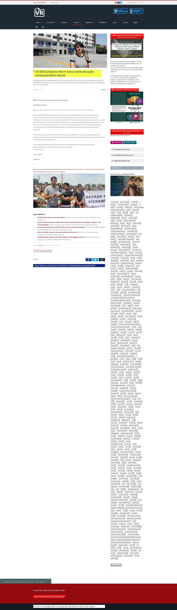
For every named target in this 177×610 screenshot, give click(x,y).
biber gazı (138, 271)
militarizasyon (121, 431)
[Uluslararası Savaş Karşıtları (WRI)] (120, 13)
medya (131, 423)
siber (138, 481)
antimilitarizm (130, 234)
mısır (112, 436)
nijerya (113, 447)
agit (112, 220)
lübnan (121, 417)
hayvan (136, 348)
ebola (128, 314)
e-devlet (113, 314)
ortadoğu (114, 452)
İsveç (135, 375)
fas (139, 327)
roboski (120, 470)
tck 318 (121, 505)
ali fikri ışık (136, 223)
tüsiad (133, 513)
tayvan (113, 505)
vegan (136, 524)
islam (112, 375)
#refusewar (124, 202)
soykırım (133, 494)
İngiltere (113, 364)
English (135, 22)
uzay (128, 524)
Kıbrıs (119, 396)
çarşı (112, 287)
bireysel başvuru (122, 274)
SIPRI (122, 489)
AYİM (132, 258)
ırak (125, 380)
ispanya (120, 375)
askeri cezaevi (124, 244)
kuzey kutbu (128, 409)
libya (134, 415)
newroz (126, 444)
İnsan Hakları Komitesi (133, 367)
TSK (124, 510)
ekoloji (120, 316)
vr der (131, 545)
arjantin (130, 236)
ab (118, 212)
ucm (112, 516)
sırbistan (138, 492)
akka (121, 223)
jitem (130, 383)
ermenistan (131, 319)
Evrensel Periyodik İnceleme (120, 327)
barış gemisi (129, 266)
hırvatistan (123, 353)
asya (130, 252)
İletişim (125, 22)
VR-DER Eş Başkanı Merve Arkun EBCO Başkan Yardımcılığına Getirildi (61, 237)
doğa (129, 306)
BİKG (112, 274)
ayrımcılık (114, 260)
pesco (128, 460)
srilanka (125, 497)
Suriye (132, 500)
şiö (116, 489)
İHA (133, 359)
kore (112, 404)
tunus (132, 510)
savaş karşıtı (130, 476)
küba (112, 407)
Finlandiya (114, 332)
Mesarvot (114, 428)
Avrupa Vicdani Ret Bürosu (133, 255)
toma (118, 510)
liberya (127, 415)
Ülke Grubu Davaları (133, 518)
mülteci (136, 436)
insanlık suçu (132, 369)
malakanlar (125, 420)
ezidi (133, 327)
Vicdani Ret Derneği (45, 251)
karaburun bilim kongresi (127, 391)
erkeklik (113, 319)
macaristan (130, 417)
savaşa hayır (115, 481)
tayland (134, 502)
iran (120, 372)
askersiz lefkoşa (124, 250)
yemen (113, 550)
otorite (137, 452)
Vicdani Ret (50, 22)
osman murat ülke (126, 452)
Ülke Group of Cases (117, 518)
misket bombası (126, 433)
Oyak (112, 455)
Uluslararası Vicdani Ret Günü (120, 521)
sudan (133, 497)
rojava (136, 470)
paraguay (114, 460)
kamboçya (130, 385)
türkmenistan (124, 513)
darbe (135, 303)
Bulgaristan (114, 282)
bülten (132, 282)
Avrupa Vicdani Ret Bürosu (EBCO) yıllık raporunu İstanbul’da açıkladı (61, 227)
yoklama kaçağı (122, 553)
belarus (113, 271)
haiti (132, 345)
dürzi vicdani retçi (126, 311)
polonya (120, 465)
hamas (128, 348)
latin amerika (128, 412)
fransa (123, 332)
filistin (137, 330)
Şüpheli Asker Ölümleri (118, 500)
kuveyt (119, 409)
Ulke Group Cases (133, 516)
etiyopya (127, 322)
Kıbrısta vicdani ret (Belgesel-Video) (122, 174)
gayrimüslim (120, 335)
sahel (112, 476)
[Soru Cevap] (25, 579)
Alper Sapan (125, 226)
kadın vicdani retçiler (117, 385)
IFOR (127, 359)
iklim (112, 361)
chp (112, 290)
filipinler (129, 330)
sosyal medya (122, 494)
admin (40, 245)
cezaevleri (135, 287)
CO (138, 290)
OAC (112, 449)
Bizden (76, 22)
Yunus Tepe (55, 2)
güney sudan (121, 343)
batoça (120, 268)
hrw (112, 356)
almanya (113, 226)
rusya (130, 473)
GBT (120, 338)
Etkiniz (135, 322)
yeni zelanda (123, 550)
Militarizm (132, 431)
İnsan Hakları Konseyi (118, 369)
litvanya (113, 417)
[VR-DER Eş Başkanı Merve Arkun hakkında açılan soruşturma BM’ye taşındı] (70, 67)
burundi (119, 284)
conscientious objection (130, 295)
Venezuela (114, 526)
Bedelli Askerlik (130, 268)
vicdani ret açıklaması (117, 529)
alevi (127, 223)
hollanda (133, 353)
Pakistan (123, 457)
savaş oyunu (123, 478)
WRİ (118, 548)
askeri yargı (125, 247)
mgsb (139, 428)
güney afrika (125, 340)
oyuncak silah (122, 455)
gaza (128, 335)
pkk (123, 463)
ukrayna (120, 516)
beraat (129, 271)
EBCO (40, 154)
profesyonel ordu (132, 465)
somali (113, 494)
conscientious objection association (122, 298)
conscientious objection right (120, 300)
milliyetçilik (114, 433)
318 (112, 212)
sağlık (138, 473)
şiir (123, 484)
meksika (123, 425)
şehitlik (124, 481)
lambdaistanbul (116, 412)
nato (112, 441)
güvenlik (113, 345)
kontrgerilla (137, 401)
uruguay (121, 524)
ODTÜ (126, 449)
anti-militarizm (131, 231)
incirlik (137, 361)
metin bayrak (124, 428)
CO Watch (114, 292)
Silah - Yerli (130, 484)
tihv (112, 510)
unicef (113, 524)
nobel (120, 447)
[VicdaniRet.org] (38, 11)
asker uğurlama (123, 242)
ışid (139, 380)
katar (122, 393)
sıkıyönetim (128, 492)
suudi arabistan (123, 502)
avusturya (124, 258)
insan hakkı (123, 364)
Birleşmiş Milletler (126, 276)
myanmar (126, 439)
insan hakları (134, 364)
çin (117, 290)
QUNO (113, 468)
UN (134, 521)
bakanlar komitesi (126, 263)
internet (113, 372)
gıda (126, 338)
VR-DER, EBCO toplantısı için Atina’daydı (51, 217)
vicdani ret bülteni (130, 532)
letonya (113, 415)
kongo (129, 401)
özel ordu (114, 457)
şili (111, 489)
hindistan (128, 351)
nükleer (135, 447)
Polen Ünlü (131, 463)
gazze (113, 338)
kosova (128, 404)
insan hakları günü (117, 367)
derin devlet (114, 306)
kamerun (114, 388)
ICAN (121, 359)
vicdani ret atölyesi (133, 529)
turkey (139, 510)
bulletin (123, 282)
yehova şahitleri (135, 548)
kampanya (123, 388)
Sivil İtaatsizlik (132, 489)
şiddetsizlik (114, 484)
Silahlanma (134, 486)
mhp (112, 431)
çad (126, 284)
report (113, 470)
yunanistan (127, 556)
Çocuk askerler (133, 292)
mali (133, 420)
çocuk (122, 292)
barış (119, 266)
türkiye (113, 513)
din (123, 306)
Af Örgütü (127, 215)
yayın (125, 548)
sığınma (119, 492)
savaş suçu (133, 478)
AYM (138, 258)
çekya (119, 287)
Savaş (119, 476)
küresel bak (121, 407)
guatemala (114, 340)
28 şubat (135, 210)
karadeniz (114, 393)
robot (128, 470)
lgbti (120, 415)
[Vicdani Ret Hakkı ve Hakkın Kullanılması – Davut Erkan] (121, 135)
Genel (38, 22)
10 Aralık (133, 205)
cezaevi (126, 287)
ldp (136, 412)
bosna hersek (135, 279)
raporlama (136, 468)
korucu (120, 404)
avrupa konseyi (116, 255)
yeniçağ (133, 550)
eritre (139, 316)
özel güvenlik (134, 455)
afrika (123, 218)
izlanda (128, 377)
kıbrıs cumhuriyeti (129, 396)
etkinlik (113, 324)
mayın (113, 423)
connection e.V (115, 295)
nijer (133, 444)
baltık (112, 266)
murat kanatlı (115, 439)
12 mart (119, 207)
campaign (133, 284)
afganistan (114, 218)
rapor (128, 468)
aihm (118, 220)
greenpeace (135, 338)
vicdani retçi (122, 545)
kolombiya (119, 401)
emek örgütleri (129, 316)
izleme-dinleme (115, 380)
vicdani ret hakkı (133, 534)
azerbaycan (123, 260)
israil (127, 375)
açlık (131, 212)
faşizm (113, 330)
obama (119, 449)
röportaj (122, 473)
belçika (122, 271)
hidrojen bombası (116, 351)
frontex (131, 332)
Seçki (114, 22)
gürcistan (132, 343)
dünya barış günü (124, 308)
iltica (118, 361)
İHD (139, 359)
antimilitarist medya (117, 234)
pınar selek (114, 463)
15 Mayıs (127, 207)
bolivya (125, 279)
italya (120, 377)
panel (131, 457)
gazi (135, 335)
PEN (121, 460)
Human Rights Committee (125, 356)
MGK (133, 428)
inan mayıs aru (127, 361)
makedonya (114, 420)
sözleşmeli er (115, 497)
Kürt (129, 407)
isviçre (113, 377)
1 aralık (133, 202)
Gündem (64, 22)
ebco (35, 251)
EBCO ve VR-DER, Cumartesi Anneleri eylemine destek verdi (58, 232)
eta (120, 322)
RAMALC (120, 468)
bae (132, 260)
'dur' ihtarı (114, 202)
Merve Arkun (133, 425)
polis (112, 465)
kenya (130, 393)
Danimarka (126, 303)
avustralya (114, 258)
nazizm (121, 441)
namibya (135, 439)
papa (138, 457)
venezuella (124, 526)
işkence (135, 372)
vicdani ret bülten (116, 532)
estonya (113, 322)
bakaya (137, 263)
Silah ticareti (123, 486)
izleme (135, 377)
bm (118, 279)
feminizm (121, 330)
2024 (127, 210)
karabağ (113, 391)
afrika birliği (132, 218)
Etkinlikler (102, 22)
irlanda (128, 372)
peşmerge (136, 460)
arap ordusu (121, 236)
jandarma (114, 383)
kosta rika (137, 404)
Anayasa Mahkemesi (117, 231)
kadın (137, 383)
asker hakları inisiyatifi (125, 239)
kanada (132, 388)
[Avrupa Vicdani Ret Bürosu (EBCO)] (136, 13)
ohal (132, 449)
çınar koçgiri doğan (128, 290)
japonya (122, 383)
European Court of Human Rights (129, 324)
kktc (133, 399)
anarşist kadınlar (130, 228)
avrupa (137, 252)
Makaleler (89, 22)
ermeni (122, 319)
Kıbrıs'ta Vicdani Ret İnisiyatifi (120, 399)
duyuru (138, 311)
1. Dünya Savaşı (122, 205)
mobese (120, 436)
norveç (127, 447)
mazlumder (122, 423)
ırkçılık (132, 380)
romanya (114, 473)
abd (124, 212)
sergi (132, 481)
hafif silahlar (124, 345)
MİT (136, 433)
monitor (128, 436)
